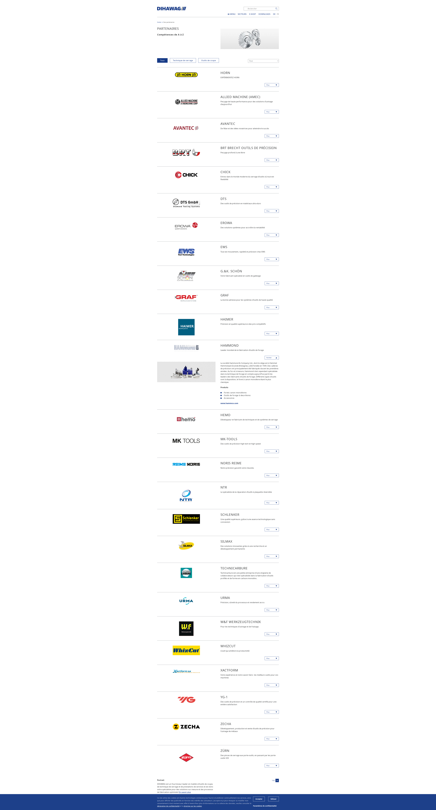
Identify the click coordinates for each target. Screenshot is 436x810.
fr (278, 14)
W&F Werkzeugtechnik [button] (240, 622)
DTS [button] (223, 199)
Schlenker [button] (229, 514)
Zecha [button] (225, 724)
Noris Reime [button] (231, 463)
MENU (232, 14)
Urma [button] (225, 598)
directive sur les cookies (193, 806)
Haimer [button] (226, 319)
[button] (186, 74)
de (274, 14)
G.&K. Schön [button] (231, 271)
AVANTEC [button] (227, 123)
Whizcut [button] (228, 646)
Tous (162, 60)
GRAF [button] (224, 295)
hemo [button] (225, 415)
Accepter (258, 799)
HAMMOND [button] (229, 345)
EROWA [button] (226, 223)
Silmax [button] (226, 541)
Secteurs (242, 14)
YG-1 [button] (224, 697)
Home (159, 22)
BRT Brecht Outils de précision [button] (248, 148)
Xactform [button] (229, 670)
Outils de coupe (208, 60)
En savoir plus (185, 792)
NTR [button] (223, 487)
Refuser (273, 799)
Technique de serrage (183, 60)
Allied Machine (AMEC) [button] (240, 97)
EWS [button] (223, 247)
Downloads (264, 14)
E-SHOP (252, 14)
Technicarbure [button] (234, 568)
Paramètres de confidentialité (264, 806)
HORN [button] (225, 73)
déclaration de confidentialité (168, 806)
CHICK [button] (225, 172)
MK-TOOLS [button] (228, 439)
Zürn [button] (224, 750)
